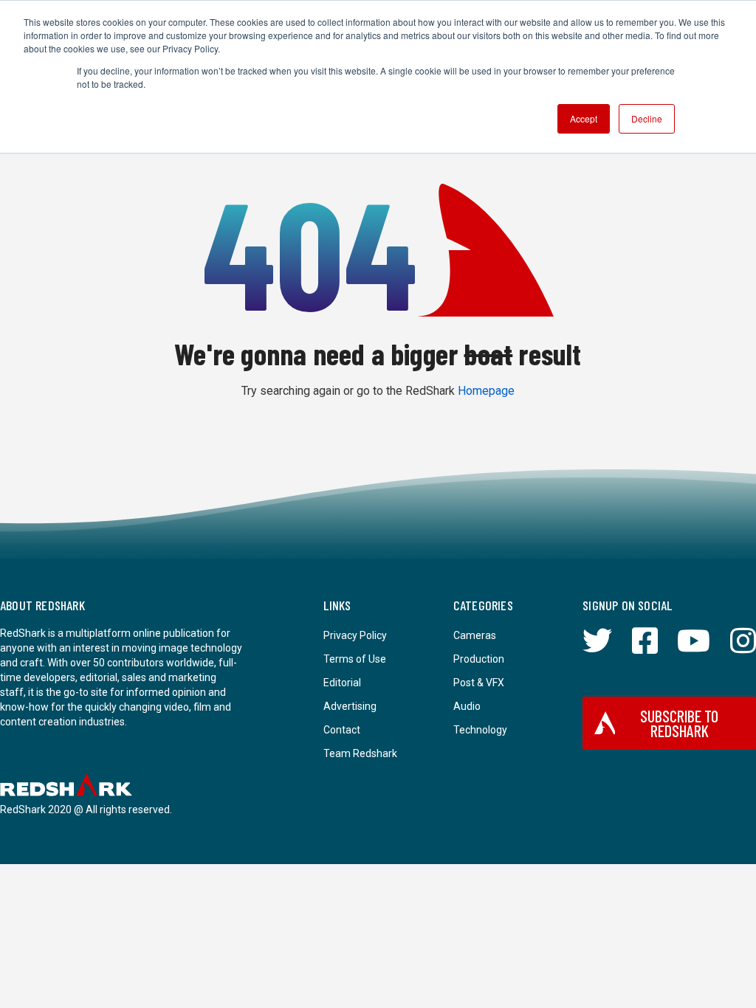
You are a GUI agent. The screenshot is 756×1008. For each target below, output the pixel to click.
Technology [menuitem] (480, 730)
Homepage (486, 391)
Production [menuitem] (478, 659)
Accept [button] (583, 118)
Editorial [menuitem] (342, 682)
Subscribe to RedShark (679, 723)
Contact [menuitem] (341, 730)
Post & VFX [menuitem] (478, 682)
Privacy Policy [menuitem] (355, 635)
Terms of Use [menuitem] (354, 659)
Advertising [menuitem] (350, 706)
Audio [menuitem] (467, 706)
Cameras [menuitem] (474, 635)
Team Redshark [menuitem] (360, 753)
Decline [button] (646, 118)
